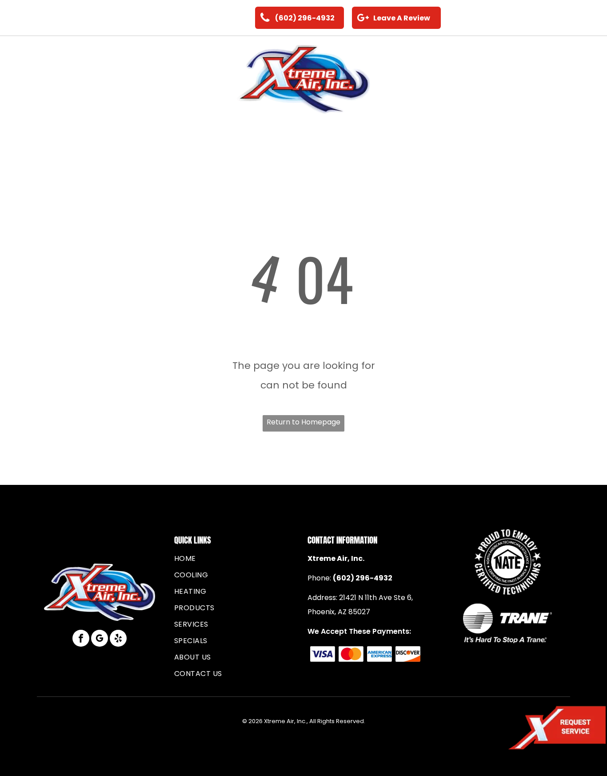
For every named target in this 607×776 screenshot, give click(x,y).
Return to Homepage (303, 422)
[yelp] (118, 639)
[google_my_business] (99, 639)
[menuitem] (53, 79)
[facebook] (80, 639)
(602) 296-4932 (362, 578)
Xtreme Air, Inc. (335, 558)
